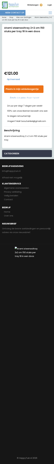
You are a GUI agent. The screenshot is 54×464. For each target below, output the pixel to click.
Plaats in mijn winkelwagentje (22, 89)
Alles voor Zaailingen (23, 17)
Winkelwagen (34, 5)
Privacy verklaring (12, 191)
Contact (8, 199)
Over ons (8, 215)
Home (4, 17)
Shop (11, 17)
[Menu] (50, 13)
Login (49, 5)
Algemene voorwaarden (16, 187)
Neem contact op (14, 12)
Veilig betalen (11, 195)
